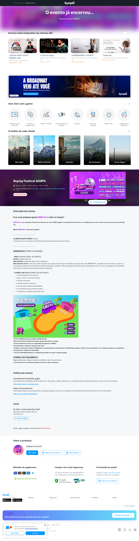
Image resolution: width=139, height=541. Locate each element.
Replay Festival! (30, 3)
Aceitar (35, 533)
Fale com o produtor (52, 453)
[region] (25, 530)
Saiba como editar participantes (25, 394)
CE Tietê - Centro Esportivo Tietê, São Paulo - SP (40, 189)
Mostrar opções (130, 506)
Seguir (34, 453)
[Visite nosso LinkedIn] (119, 529)
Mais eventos (74, 453)
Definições (15, 533)
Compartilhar (99, 202)
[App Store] (7, 500)
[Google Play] (17, 500)
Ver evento (69, 24)
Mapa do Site (56, 525)
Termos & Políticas (31, 529)
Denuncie (46, 428)
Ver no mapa (22, 418)
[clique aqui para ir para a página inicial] (69, 3)
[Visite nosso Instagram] (124, 529)
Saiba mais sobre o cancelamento (25, 384)
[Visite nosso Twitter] (130, 529)
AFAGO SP (92, 263)
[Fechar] (45, 525)
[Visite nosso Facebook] (135, 529)
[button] (9, 527)
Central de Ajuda (114, 473)
